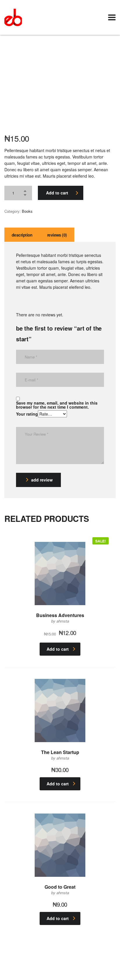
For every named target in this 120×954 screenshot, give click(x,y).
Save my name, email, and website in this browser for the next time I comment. (57, 405)
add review (42, 480)
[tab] (22, 235)
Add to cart (57, 193)
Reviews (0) (57, 235)
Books (27, 211)
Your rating (27, 414)
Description (22, 235)
